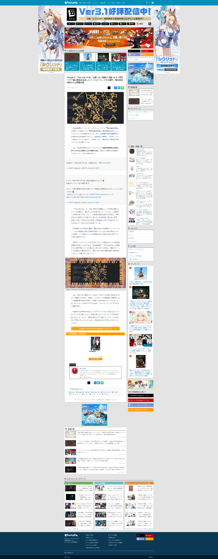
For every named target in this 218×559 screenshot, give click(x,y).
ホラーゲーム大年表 (91, 545)
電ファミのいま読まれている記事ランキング (140, 112)
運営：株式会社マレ (134, 259)
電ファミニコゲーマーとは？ (136, 249)
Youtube (145, 51)
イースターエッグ (75, 394)
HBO (88, 392)
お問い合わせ (67, 557)
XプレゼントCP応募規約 (135, 256)
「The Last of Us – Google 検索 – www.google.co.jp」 (82, 289)
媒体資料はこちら (133, 252)
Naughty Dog (96, 392)
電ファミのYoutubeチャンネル (139, 400)
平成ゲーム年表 (113, 545)
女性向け (131, 238)
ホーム (69, 74)
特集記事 (102, 3)
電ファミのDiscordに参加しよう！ (141, 405)
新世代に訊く (112, 537)
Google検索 (81, 392)
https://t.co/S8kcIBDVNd (74, 197)
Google (73, 392)
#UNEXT (93, 194)
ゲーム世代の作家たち (92, 540)
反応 (112, 87)
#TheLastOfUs (106, 163)
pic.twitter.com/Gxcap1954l (92, 197)
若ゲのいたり (90, 537)
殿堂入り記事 (86, 3)
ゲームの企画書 (113, 535)
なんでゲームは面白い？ (115, 540)
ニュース (74, 74)
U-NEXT (116, 392)
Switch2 (119, 3)
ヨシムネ (82, 368)
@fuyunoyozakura (87, 377)
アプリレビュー (133, 241)
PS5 (123, 3)
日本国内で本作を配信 (108, 134)
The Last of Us (107, 392)
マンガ (108, 3)
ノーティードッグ (96, 394)
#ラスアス (109, 194)
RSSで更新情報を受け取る (138, 410)
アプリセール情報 (133, 115)
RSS (144, 54)
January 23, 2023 (93, 168)
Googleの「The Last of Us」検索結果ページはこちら (95, 329)
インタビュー (95, 3)
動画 (80, 3)
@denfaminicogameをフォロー (140, 395)
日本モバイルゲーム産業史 (115, 542)
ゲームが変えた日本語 (92, 542)
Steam (113, 3)
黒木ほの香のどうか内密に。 (94, 547)
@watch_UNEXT (101, 136)
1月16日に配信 (87, 228)
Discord (133, 54)
